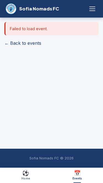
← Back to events (22, 43)
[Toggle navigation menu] (92, 8)
